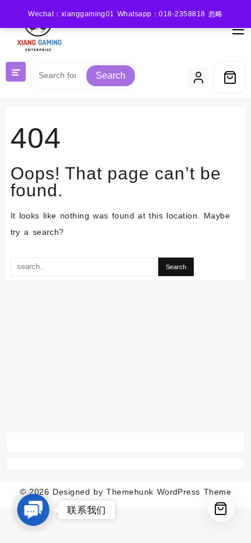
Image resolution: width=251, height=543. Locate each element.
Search (111, 75)
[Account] (198, 77)
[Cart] (229, 77)
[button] (33, 509)
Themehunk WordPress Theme (168, 491)
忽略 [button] (215, 14)
